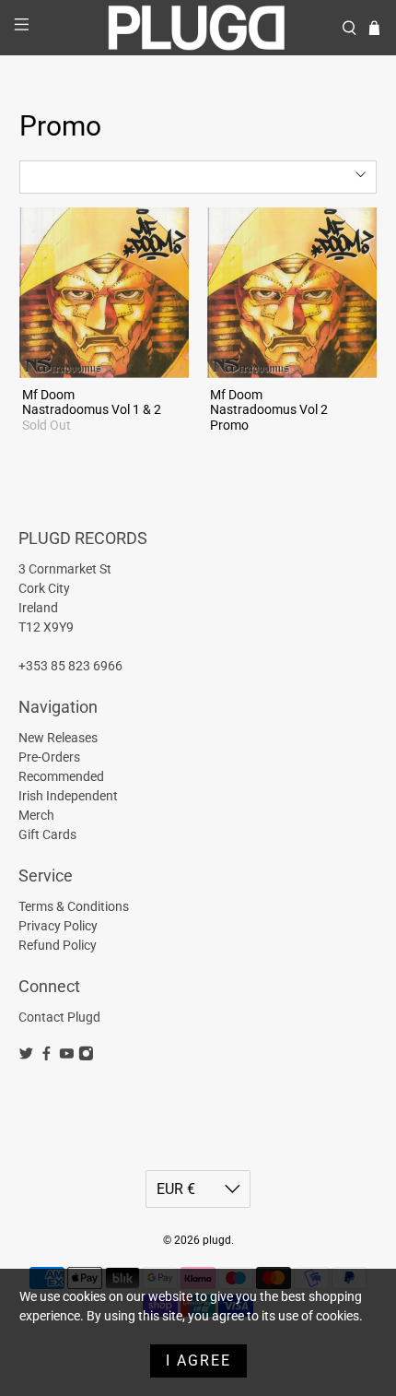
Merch (36, 815)
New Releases (58, 737)
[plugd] (198, 28)
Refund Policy (57, 945)
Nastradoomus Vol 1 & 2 (91, 409)
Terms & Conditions (73, 906)
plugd (217, 1240)
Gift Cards (47, 834)
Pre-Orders (49, 757)
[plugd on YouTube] (67, 1056)
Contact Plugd (59, 1017)
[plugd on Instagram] (86, 1056)
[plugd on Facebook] (46, 1056)
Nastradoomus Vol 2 (269, 409)
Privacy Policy (58, 925)
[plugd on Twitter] (26, 1056)
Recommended (61, 776)
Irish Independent (68, 795)
